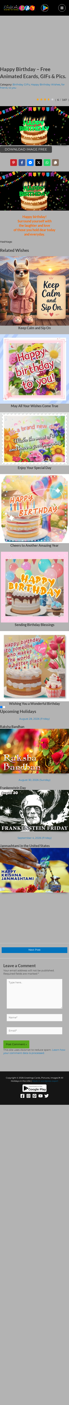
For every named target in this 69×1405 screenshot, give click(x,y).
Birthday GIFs (21, 84)
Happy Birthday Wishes (45, 84)
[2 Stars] (41, 99)
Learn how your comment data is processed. (34, 1051)
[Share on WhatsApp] (47, 162)
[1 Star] (37, 99)
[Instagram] (28, 1096)
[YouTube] (40, 1096)
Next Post (34, 949)
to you (12, 87)
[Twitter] (46, 1096)
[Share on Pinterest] (13, 162)
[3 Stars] (45, 99)
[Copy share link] (55, 162)
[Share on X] (38, 162)
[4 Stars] (48, 99)
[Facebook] (22, 1096)
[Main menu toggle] (62, 8)
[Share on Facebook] (22, 162)
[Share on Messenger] (30, 162)
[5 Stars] (52, 99)
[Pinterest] (34, 1096)
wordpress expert (49, 1081)
